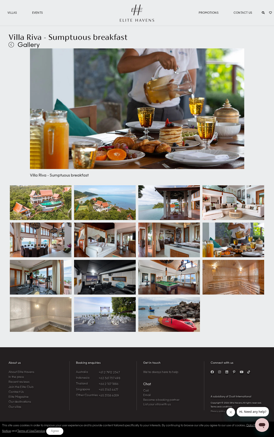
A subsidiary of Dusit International (231, 396)
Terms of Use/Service (31, 431)
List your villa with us (157, 404)
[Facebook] (212, 372)
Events (37, 13)
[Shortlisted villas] (270, 13)
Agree (55, 431)
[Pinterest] (234, 372)
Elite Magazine (19, 397)
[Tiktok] (248, 372)
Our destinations (20, 402)
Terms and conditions (221, 407)
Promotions (209, 13)
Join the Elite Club (21, 387)
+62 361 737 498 (109, 378)
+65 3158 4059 (109, 395)
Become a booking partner (161, 400)
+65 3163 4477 (108, 390)
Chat (147, 384)
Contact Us (243, 13)
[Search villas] (263, 13)
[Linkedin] (227, 372)
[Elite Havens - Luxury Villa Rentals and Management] (137, 20)
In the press (16, 377)
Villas (12, 13)
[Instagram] (219, 372)
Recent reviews (19, 382)
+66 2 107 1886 (109, 384)
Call (146, 390)
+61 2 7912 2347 (109, 372)
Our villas (15, 407)
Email (147, 395)
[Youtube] (241, 372)
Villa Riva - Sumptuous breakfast (68, 37)
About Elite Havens (21, 372)
